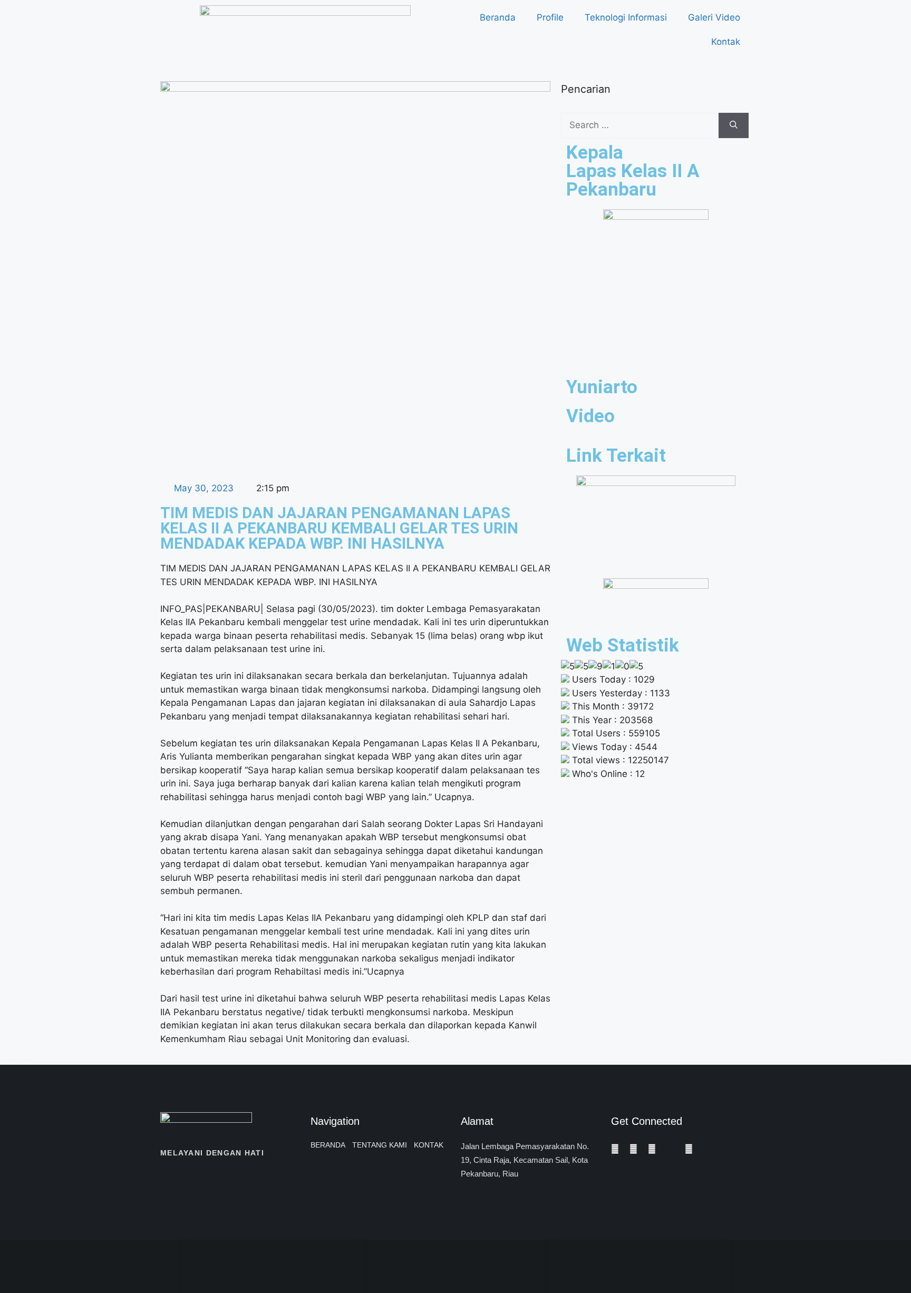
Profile (550, 17)
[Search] (734, 125)
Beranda (498, 17)
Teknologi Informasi (626, 17)
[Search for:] (640, 125)
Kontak (725, 41)
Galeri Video (714, 17)
